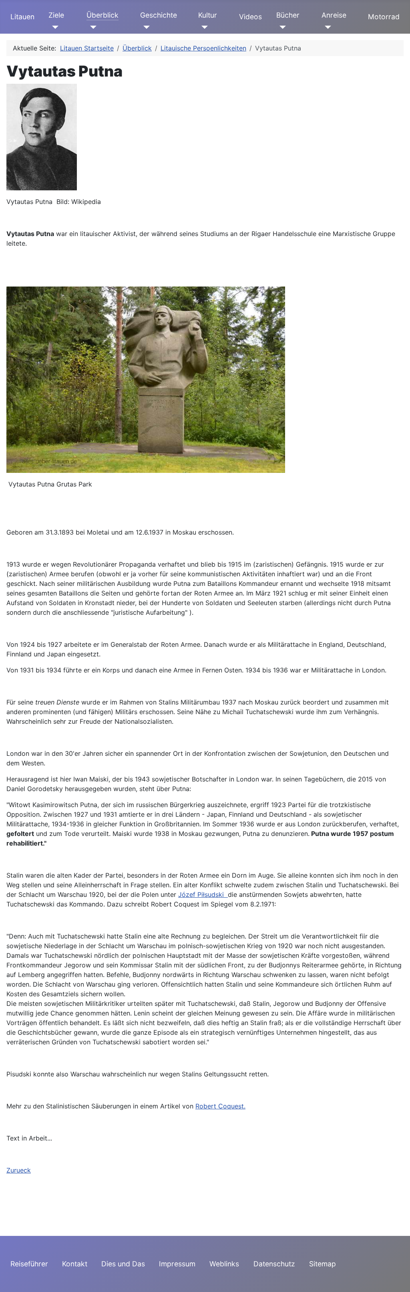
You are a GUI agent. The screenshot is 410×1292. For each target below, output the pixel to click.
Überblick (102, 15)
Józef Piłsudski (203, 894)
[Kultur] (203, 27)
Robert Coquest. (220, 1106)
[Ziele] (53, 27)
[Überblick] (91, 27)
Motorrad (384, 16)
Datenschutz (274, 1264)
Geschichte (158, 15)
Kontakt (74, 1264)
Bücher (287, 15)
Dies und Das (123, 1264)
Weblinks (224, 1264)
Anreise (334, 15)
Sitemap (322, 1264)
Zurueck (18, 1170)
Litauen (22, 16)
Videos (250, 16)
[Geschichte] (145, 27)
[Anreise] (327, 27)
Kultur (207, 15)
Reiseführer (29, 1264)
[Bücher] (281, 27)
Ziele (56, 15)
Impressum (177, 1264)
